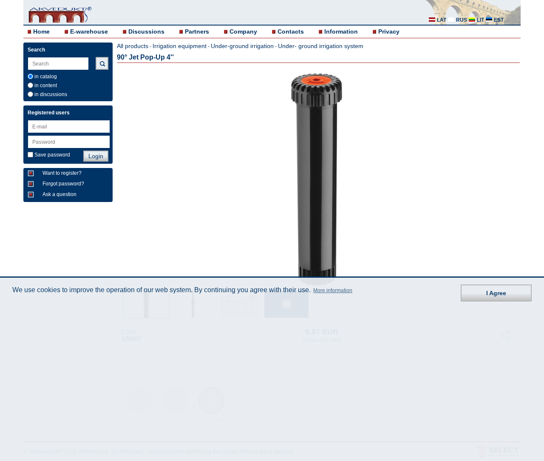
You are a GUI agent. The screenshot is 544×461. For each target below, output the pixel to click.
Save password (52, 155)
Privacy (389, 31)
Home (41, 31)
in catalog (45, 77)
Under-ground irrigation (242, 46)
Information (341, 31)
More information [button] (332, 291)
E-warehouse (89, 31)
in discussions (50, 94)
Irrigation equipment (180, 46)
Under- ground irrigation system (320, 46)
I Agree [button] (496, 293)
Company (243, 31)
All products (132, 46)
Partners (197, 31)
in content (45, 85)
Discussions (146, 31)
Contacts (291, 31)
